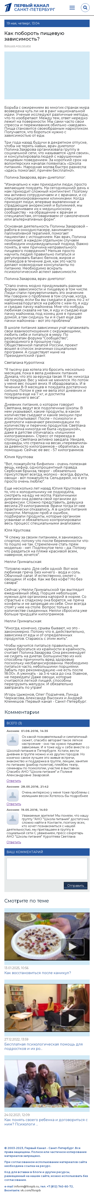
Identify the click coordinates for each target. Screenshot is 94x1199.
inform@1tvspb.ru (26, 1186)
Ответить (14, 781)
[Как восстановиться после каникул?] (47, 937)
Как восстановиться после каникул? (37, 973)
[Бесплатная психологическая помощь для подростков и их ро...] (47, 1008)
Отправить (75, 886)
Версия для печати (17, 45)
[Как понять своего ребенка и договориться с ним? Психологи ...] (47, 1084)
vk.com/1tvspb (31, 1190)
